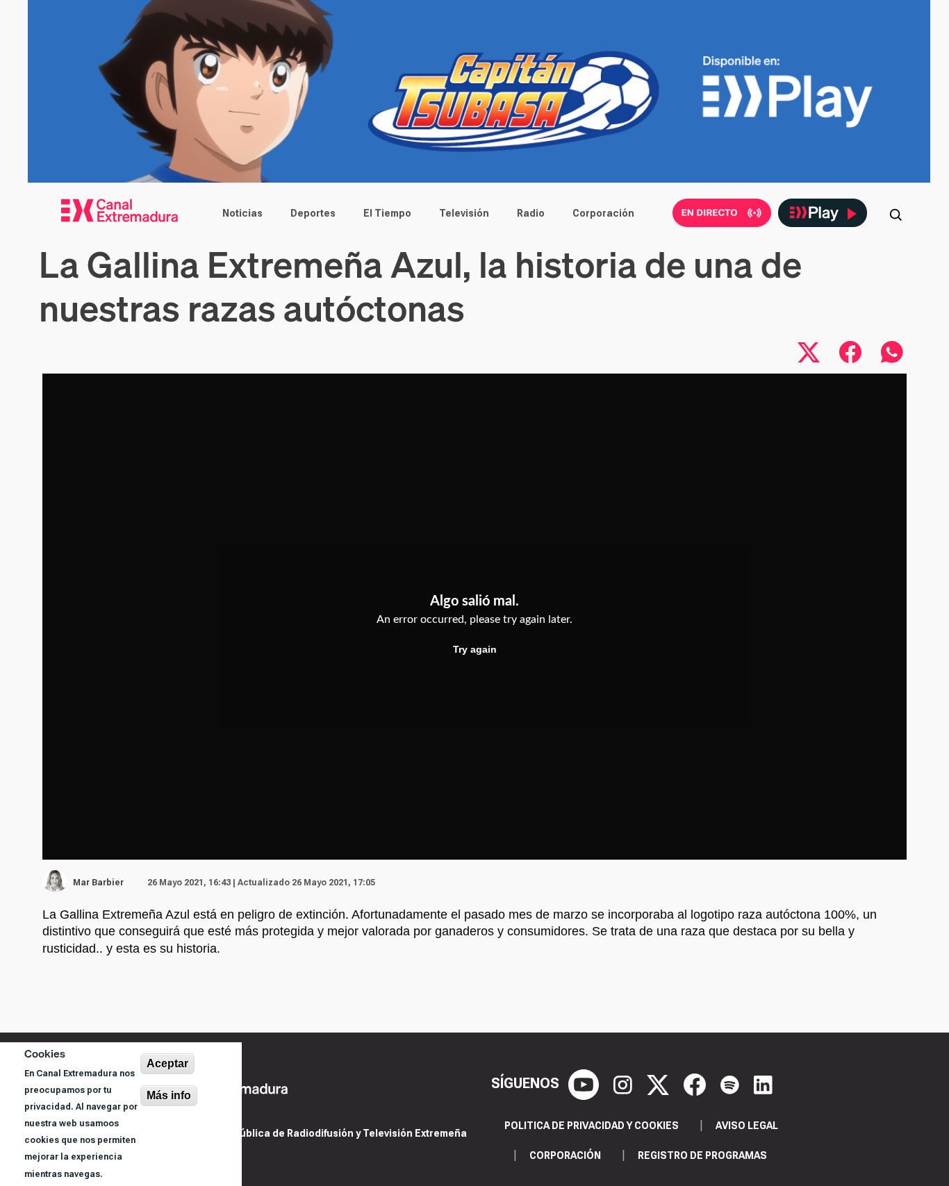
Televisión (464, 213)
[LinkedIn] (763, 1083)
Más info (169, 1095)
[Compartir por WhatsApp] (892, 352)
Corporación (603, 213)
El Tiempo (387, 213)
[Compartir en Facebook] (850, 352)
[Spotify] (731, 1083)
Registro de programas (702, 1155)
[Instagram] (624, 1083)
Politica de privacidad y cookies (591, 1125)
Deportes (313, 213)
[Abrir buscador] (895, 213)
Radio (531, 213)
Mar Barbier (98, 882)
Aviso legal (747, 1125)
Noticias (242, 213)
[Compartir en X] (808, 352)
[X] (659, 1083)
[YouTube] (585, 1083)
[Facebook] (696, 1083)
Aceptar (167, 1063)
